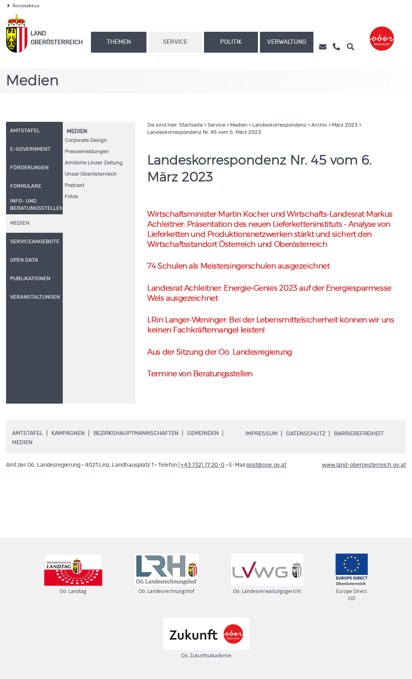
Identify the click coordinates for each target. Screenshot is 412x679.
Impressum (261, 434)
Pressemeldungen (87, 151)
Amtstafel (27, 433)
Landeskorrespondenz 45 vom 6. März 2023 (204, 132)
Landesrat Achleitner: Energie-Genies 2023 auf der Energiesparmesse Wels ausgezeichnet (269, 293)
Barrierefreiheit (359, 434)
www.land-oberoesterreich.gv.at (364, 465)
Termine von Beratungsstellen (199, 374)
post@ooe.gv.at (266, 465)
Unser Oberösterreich (91, 174)
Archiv (319, 125)
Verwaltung (286, 42)
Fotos (71, 196)
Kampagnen (68, 433)
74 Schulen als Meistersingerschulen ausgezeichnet (238, 266)
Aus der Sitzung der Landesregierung (219, 352)
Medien (77, 131)
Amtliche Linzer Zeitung (94, 163)
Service (175, 42)
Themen (119, 42)
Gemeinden (203, 433)
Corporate (86, 140)
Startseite (191, 125)
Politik (231, 42)
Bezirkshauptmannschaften (136, 433)
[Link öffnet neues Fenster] (382, 33)
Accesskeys (25, 5)
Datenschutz (305, 434)
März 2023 (345, 125)
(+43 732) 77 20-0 (201, 465)
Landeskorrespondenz (279, 125)
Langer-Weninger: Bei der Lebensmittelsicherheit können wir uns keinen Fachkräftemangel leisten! (270, 325)
